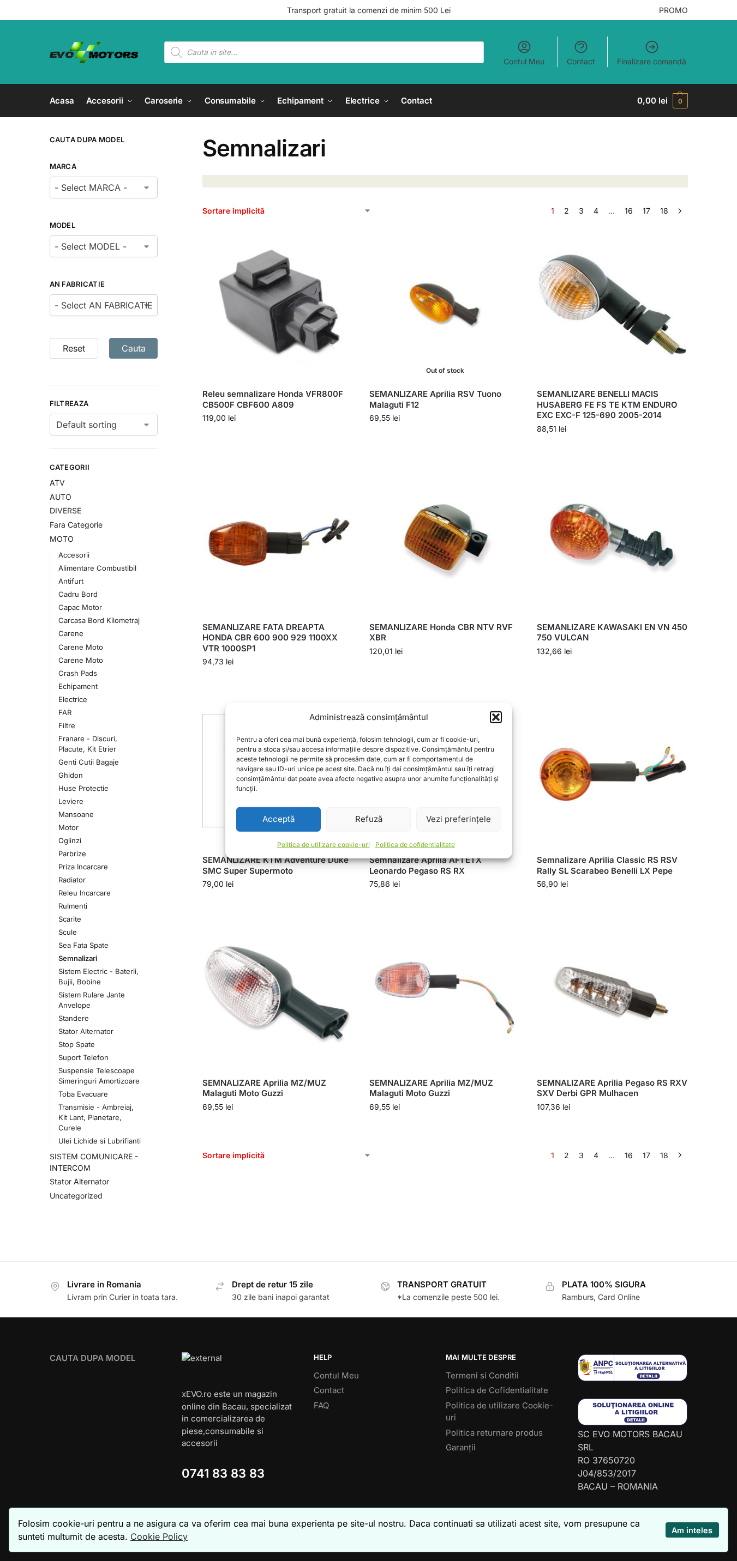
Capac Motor (80, 607)
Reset (74, 348)
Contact (581, 61)
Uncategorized (76, 1195)
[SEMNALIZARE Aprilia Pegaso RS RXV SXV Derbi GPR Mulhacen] (612, 993)
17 (646, 210)
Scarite (69, 919)
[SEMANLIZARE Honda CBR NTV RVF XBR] (444, 538)
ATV (57, 482)
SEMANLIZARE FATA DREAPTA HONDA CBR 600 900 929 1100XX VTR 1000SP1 (270, 638)
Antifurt (70, 581)
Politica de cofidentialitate (415, 844)
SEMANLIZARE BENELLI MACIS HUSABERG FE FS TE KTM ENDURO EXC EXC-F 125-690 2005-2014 (607, 404)
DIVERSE (65, 510)
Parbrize (72, 853)
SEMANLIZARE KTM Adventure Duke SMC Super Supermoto (275, 865)
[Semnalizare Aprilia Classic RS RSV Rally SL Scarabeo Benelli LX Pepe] (612, 770)
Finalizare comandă (651, 61)
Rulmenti (72, 905)
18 (664, 210)
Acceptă (278, 819)
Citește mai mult (445, 440)
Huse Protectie (83, 788)
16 (629, 210)
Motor (68, 827)
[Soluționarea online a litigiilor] (633, 1411)
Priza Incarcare (83, 866)
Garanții (461, 1447)
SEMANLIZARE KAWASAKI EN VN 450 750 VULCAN (612, 632)
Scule (67, 932)
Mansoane (76, 814)
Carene (70, 633)
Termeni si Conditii (482, 1375)
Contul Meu (524, 61)
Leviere (70, 801)
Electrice (72, 699)
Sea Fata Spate (83, 945)
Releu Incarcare (84, 892)
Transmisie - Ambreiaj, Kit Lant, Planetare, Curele (96, 1117)
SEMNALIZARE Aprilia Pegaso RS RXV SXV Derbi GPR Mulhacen (612, 1088)
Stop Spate (76, 1044)
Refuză (368, 819)
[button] (495, 717)
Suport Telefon (83, 1057)
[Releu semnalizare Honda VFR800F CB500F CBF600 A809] (277, 304)
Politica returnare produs (494, 1432)
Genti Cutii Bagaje (88, 762)
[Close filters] (161, 141)
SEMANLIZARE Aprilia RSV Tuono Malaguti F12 (435, 399)
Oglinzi (69, 840)
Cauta (134, 348)
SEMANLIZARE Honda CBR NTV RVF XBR (441, 632)
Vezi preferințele (458, 819)
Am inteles (692, 1530)
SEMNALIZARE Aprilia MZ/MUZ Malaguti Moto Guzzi (264, 1088)
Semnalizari (77, 958)
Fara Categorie (76, 524)
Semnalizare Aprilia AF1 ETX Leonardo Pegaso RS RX (425, 865)
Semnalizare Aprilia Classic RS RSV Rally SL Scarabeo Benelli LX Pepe (607, 865)
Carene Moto (80, 647)
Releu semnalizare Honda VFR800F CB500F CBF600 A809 (272, 399)
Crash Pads (77, 673)
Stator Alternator (85, 1031)
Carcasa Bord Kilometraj (99, 620)
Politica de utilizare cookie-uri (323, 844)
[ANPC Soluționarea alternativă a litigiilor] (633, 1367)
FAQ (321, 1405)
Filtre (66, 725)
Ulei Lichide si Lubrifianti (99, 1140)
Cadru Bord (78, 594)
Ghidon (70, 775)
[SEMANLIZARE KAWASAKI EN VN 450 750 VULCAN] (612, 538)
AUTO (60, 496)
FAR (64, 712)
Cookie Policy (159, 1536)
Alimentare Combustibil (97, 568)
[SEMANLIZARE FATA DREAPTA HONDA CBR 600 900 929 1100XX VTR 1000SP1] (277, 538)
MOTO (62, 538)
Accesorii (73, 554)
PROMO (673, 10)
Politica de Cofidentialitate (497, 1390)
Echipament (78, 686)
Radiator (72, 879)
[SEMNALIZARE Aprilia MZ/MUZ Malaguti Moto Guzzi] (277, 993)
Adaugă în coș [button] (278, 440)
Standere (73, 1018)
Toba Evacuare (83, 1094)
